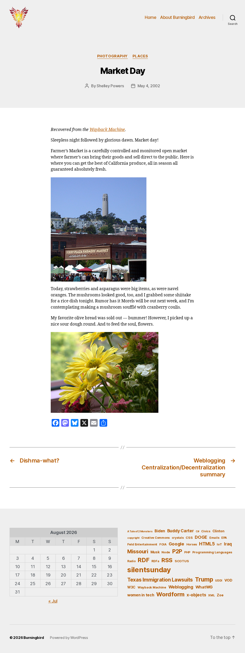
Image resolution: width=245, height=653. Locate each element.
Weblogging (180, 586)
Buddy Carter (180, 530)
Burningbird (33, 637)
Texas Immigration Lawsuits (160, 580)
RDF (143, 560)
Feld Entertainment (142, 544)
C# (197, 531)
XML (211, 595)
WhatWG (204, 587)
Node (165, 552)
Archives (207, 17)
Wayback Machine (107, 129)
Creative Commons (155, 537)
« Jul (52, 601)
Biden (160, 531)
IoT (219, 544)
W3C (131, 587)
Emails (214, 537)
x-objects (196, 594)
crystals (178, 537)
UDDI (218, 580)
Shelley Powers (110, 85)
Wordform (170, 594)
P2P (177, 551)
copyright (133, 537)
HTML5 (207, 544)
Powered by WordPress (69, 637)
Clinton (218, 531)
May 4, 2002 (149, 85)
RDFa (155, 561)
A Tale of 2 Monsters (140, 531)
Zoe (220, 595)
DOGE (201, 537)
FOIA (163, 544)
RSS (167, 560)
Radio (131, 561)
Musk (155, 552)
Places (140, 56)
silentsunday (149, 570)
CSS (189, 537)
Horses (191, 544)
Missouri (137, 551)
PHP (187, 552)
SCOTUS (182, 561)
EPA (224, 537)
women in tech (140, 595)
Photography (112, 56)
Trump (204, 579)
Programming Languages (212, 552)
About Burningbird (177, 17)
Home (150, 17)
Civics (205, 531)
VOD (228, 580)
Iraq (228, 543)
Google (176, 543)
